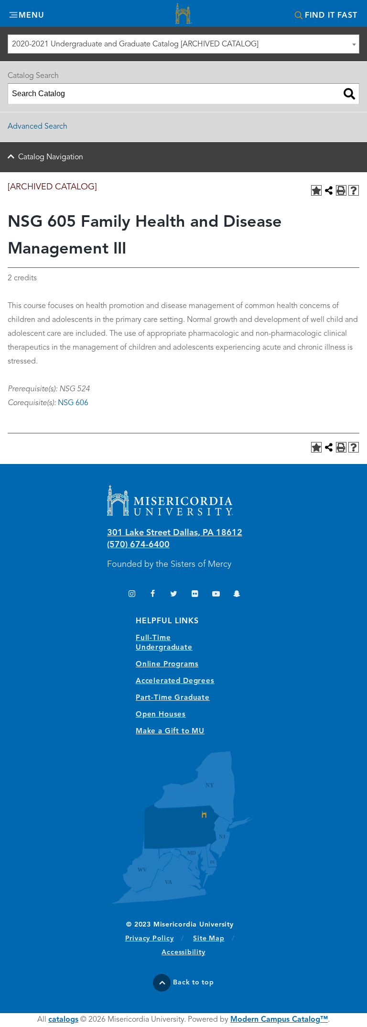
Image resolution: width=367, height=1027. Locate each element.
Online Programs (167, 664)
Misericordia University (183, 14)
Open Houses (161, 714)
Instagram (131, 595)
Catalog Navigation (50, 157)
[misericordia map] (183, 827)
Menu (31, 16)
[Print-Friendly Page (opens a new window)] (341, 190)
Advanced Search (37, 127)
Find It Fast (331, 16)
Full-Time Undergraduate (164, 643)
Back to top (193, 982)
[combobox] (183, 44)
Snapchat (236, 595)
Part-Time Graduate (173, 698)
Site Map (208, 938)
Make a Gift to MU (170, 731)
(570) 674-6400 (138, 545)
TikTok (110, 595)
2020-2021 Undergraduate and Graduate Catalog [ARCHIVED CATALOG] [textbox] (135, 44)
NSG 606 (73, 403)
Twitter (173, 595)
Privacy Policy (154, 938)
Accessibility (183, 952)
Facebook (152, 595)
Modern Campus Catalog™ (279, 1020)
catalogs (63, 1020)
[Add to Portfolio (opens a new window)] (316, 190)
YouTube (215, 595)
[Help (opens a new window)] (353, 190)
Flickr (194, 595)
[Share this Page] (329, 190)
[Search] (349, 93)
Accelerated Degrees (175, 681)
